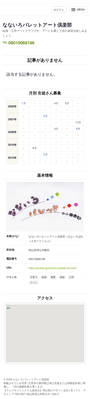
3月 (45, 116)
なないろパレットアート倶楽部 (37, 24)
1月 (24, 103)
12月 (78, 122)
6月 (78, 128)
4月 (56, 103)
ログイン (59, 9)
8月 (35, 148)
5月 (67, 103)
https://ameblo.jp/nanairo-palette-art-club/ (52, 268)
